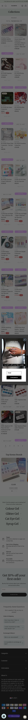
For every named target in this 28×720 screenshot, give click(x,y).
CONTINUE (14, 377)
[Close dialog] (24, 340)
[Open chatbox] (25, 717)
